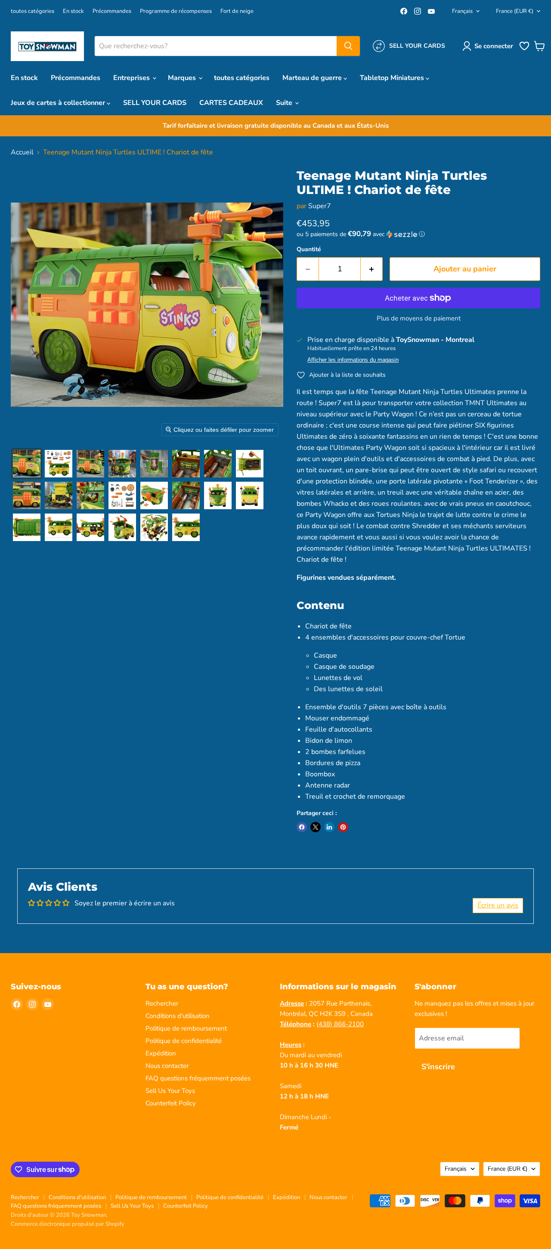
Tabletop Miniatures (393, 78)
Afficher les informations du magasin (353, 360)
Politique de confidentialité (183, 1041)
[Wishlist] (524, 49)
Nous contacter (167, 1065)
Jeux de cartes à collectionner (59, 103)
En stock (73, 11)
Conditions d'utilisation (177, 1016)
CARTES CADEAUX (231, 103)
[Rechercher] (348, 46)
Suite (285, 103)
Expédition (160, 1053)
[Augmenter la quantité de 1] (372, 269)
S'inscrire (438, 1066)
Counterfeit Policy (170, 1103)
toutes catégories (32, 11)
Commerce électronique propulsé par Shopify (67, 1224)
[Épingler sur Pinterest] (343, 827)
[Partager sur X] (315, 827)
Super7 (319, 206)
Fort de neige (237, 11)
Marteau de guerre (313, 78)
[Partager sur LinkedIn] (329, 827)
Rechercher (161, 1003)
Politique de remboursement (186, 1028)
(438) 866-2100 (340, 1024)
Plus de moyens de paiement (419, 318)
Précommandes (112, 11)
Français (462, 11)
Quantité (309, 249)
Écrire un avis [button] (497, 905)
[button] (489, 46)
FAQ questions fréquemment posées (198, 1078)
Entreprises (132, 78)
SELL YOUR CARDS (154, 103)
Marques (183, 78)
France (514, 11)
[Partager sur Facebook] (302, 827)
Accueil (22, 152)
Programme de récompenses (176, 11)
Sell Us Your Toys (170, 1090)
